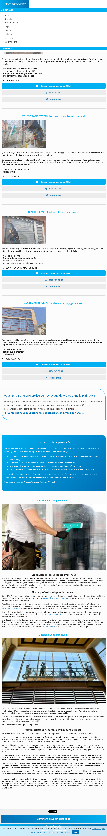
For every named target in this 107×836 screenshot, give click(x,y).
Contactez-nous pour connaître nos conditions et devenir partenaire (46, 412)
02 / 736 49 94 (55, 188)
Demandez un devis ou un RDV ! (55, 86)
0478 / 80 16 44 (55, 280)
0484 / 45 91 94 (55, 371)
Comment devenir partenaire (53, 818)
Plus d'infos (55, 99)
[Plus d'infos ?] (54, 134)
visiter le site (51, 626)
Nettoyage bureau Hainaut (13, 608)
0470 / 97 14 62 (55, 92)
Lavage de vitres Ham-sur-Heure (56, 598)
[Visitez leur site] (54, 230)
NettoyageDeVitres (14, 4)
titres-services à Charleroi (58, 614)
